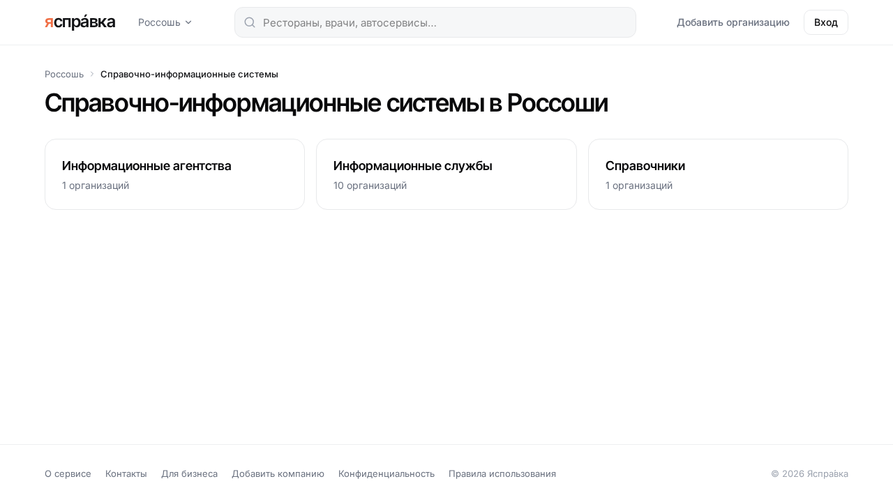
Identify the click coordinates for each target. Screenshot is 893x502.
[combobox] (435, 22)
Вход (826, 22)
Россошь (159, 22)
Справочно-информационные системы (189, 73)
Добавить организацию (733, 22)
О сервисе (68, 473)
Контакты (126, 473)
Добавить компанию (278, 473)
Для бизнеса (189, 473)
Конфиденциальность (386, 473)
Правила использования (502, 473)
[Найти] (250, 22)
